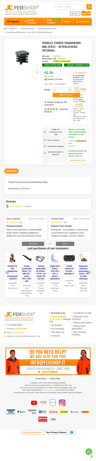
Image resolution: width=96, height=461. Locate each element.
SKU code (45, 56)
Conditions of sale (82, 313)
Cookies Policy (55, 379)
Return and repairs (83, 322)
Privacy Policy (41, 379)
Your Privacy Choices (56, 432)
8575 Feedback (58, 316)
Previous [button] (7, 272)
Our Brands (56, 325)
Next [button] (88, 272)
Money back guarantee (79, 327)
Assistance (56, 313)
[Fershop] (21, 10)
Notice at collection (32, 432)
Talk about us (57, 332)
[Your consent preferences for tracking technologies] (91, 456)
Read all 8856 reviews (78, 160)
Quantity (44, 90)
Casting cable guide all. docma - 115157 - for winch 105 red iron (41, 272)
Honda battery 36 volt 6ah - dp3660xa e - (69, 271)
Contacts (55, 335)
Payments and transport (80, 317)
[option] (13, 275)
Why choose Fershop (79, 333)
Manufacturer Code (49, 59)
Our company (57, 328)
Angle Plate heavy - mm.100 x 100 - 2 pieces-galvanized (55, 272)
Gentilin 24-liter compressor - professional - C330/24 (12, 272)
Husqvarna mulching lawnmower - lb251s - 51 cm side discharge (83, 272)
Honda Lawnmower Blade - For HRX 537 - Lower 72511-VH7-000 (27, 273)
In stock (45, 61)
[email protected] (17, 332)
